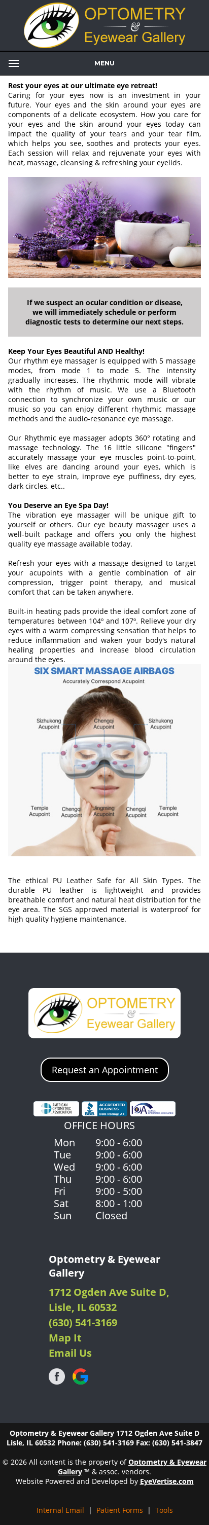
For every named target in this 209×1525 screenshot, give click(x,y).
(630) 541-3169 (83, 1322)
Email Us (70, 1353)
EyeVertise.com (167, 1481)
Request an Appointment (105, 1070)
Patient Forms (119, 1510)
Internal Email (60, 1510)
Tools (164, 1510)
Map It (65, 1338)
